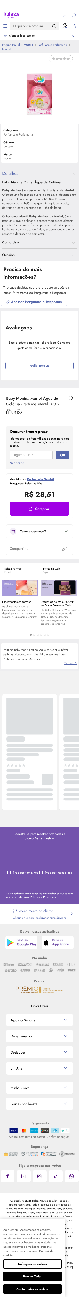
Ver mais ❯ (70, 663)
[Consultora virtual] (65, 26)
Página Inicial (11, 45)
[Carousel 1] (31, 635)
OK (62, 455)
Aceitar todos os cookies (32, 1289)
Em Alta (16, 1068)
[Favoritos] (73, 15)
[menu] (5, 26)
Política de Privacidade (43, 897)
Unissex (8, 146)
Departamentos (21, 1036)
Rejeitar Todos (32, 1276)
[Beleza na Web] (11, 15)
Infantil (6, 49)
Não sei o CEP (19, 463)
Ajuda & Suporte (23, 1020)
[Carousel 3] (38, 635)
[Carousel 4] (41, 635)
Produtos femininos (25, 872)
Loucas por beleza (24, 1104)
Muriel (29, 45)
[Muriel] (14, 412)
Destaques (18, 1052)
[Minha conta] (65, 15)
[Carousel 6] (48, 635)
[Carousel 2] (34, 635)
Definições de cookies (32, 1264)
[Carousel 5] (45, 635)
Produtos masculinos (58, 872)
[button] (39, 509)
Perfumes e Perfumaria (53, 45)
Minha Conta (20, 1087)
